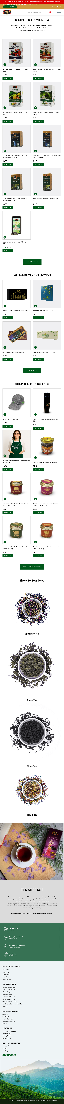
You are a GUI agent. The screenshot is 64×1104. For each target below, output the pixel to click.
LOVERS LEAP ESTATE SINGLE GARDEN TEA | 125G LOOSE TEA (47, 156)
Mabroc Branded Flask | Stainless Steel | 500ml (46, 420)
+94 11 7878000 (35, 4)
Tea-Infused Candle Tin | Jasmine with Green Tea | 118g (15, 548)
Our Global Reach (7, 1019)
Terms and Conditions (9, 1031)
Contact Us (5, 1046)
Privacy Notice (6, 1036)
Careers (4, 1024)
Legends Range (7, 994)
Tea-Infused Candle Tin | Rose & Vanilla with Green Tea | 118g (15, 505)
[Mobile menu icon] (59, 12)
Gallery (4, 1048)
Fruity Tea (5, 977)
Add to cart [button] (7, 78)
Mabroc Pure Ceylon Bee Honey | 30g (45, 462)
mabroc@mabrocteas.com (34, 12)
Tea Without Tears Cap (10, 419)
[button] (5, 64)
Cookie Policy (6, 1038)
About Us (5, 1014)
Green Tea (5, 972)
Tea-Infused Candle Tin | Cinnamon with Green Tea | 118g (46, 548)
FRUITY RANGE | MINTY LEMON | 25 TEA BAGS (14, 113)
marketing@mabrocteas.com (19, 4)
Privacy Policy (6, 1033)
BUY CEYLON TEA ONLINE (11, 967)
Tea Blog (5, 1051)
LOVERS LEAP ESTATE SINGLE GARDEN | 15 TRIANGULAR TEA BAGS (15, 156)
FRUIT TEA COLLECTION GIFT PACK (44, 352)
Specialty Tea (6, 979)
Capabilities (6, 1016)
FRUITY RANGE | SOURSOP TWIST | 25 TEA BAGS (46, 113)
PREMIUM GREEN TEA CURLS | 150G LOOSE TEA (15, 243)
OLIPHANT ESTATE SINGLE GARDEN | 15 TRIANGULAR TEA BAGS (14, 200)
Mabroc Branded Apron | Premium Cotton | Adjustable (16, 461)
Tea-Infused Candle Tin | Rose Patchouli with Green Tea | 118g (46, 505)
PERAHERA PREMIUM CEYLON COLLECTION (16, 311)
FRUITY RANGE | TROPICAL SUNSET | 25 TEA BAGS (47, 70)
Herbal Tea (6, 974)
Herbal (8, 997)
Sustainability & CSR (8, 1021)
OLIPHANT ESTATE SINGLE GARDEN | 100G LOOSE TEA (46, 200)
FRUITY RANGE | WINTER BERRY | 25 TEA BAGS (15, 70)
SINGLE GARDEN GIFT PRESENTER (13, 352)
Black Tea (5, 970)
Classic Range (6, 992)
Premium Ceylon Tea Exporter (31, 1100)
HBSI (56, 1100)
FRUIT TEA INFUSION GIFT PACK (43, 311)
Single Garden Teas (8, 999)
